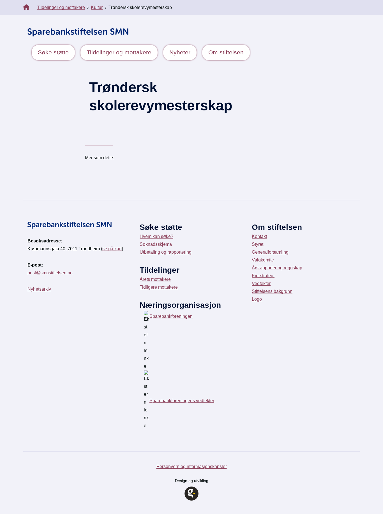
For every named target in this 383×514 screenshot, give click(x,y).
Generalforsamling (270, 252)
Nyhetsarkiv (39, 289)
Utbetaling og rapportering (166, 252)
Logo (257, 299)
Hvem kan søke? (156, 236)
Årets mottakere (155, 279)
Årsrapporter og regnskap (277, 267)
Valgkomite (263, 260)
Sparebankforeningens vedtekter (181, 400)
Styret (257, 244)
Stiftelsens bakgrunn (272, 291)
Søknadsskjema (156, 244)
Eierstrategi (263, 275)
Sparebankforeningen (171, 316)
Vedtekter (261, 283)
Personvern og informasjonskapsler (191, 466)
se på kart (112, 248)
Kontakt (259, 236)
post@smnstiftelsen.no (50, 272)
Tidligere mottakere (159, 287)
